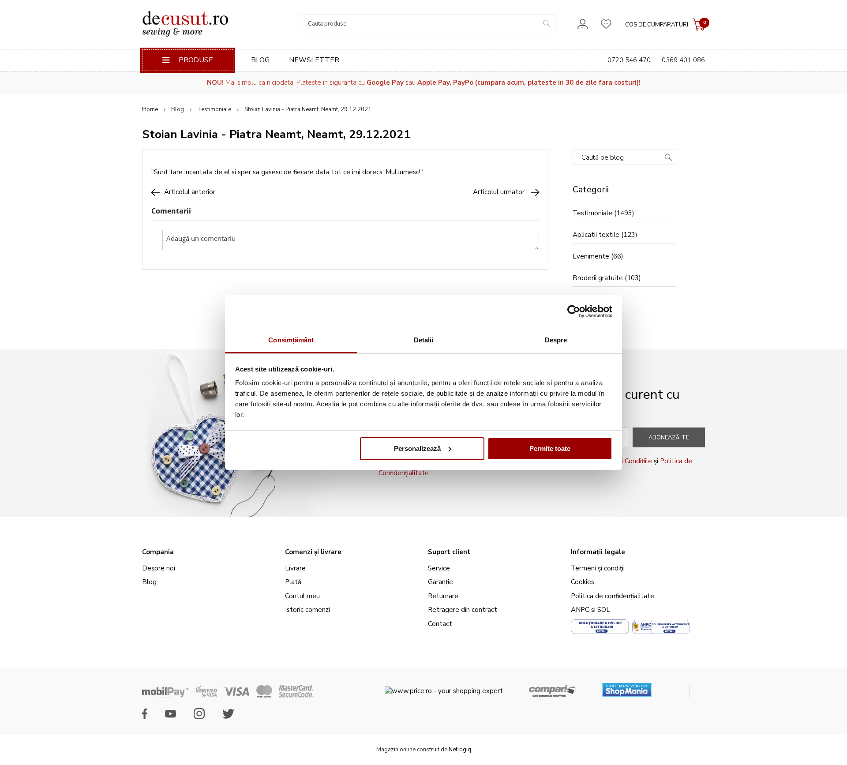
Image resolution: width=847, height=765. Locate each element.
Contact (440, 623)
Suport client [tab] (449, 552)
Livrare (295, 568)
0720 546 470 (629, 60)
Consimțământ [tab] (291, 340)
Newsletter (314, 60)
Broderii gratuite (598, 278)
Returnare (443, 596)
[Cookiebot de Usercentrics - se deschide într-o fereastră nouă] (573, 311)
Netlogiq (460, 750)
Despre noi (158, 568)
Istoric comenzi (307, 609)
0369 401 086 (683, 60)
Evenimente (591, 256)
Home (150, 109)
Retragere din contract (462, 609)
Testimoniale (214, 109)
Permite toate (549, 448)
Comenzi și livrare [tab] (313, 552)
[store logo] (185, 24)
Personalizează (417, 448)
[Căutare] (668, 158)
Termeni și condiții (598, 568)
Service (439, 568)
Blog (260, 60)
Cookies (582, 582)
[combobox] (427, 24)
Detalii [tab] (424, 340)
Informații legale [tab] (598, 552)
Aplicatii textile (596, 234)
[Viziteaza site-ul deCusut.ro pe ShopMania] (627, 686)
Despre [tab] (556, 340)
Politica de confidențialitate (612, 596)
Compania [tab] (158, 552)
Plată (293, 582)
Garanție (440, 582)
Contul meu (302, 596)
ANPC (580, 609)
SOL (603, 609)
